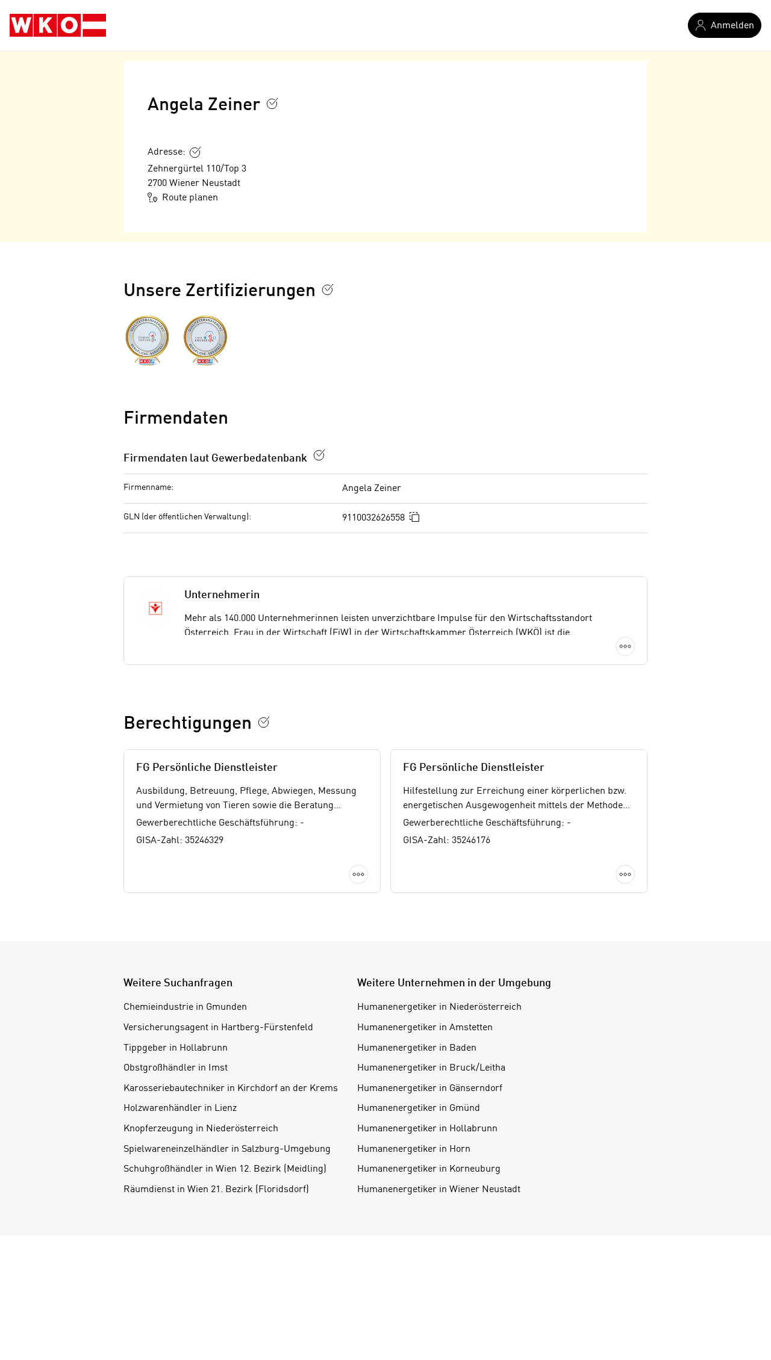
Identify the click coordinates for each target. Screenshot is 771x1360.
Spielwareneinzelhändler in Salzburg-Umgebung (227, 1149)
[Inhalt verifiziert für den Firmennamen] (272, 103)
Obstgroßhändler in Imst (175, 1068)
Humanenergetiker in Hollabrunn (427, 1129)
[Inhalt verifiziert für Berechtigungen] (264, 722)
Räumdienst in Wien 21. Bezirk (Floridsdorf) (216, 1190)
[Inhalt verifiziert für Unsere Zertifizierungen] (328, 289)
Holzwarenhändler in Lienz (180, 1108)
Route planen (190, 198)
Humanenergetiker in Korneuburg (429, 1169)
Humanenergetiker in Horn (413, 1149)
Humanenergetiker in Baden (416, 1048)
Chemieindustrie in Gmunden (185, 1007)
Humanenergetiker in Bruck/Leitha (431, 1068)
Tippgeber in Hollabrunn (175, 1048)
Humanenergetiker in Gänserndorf (429, 1088)
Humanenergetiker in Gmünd (418, 1108)
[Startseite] (58, 25)
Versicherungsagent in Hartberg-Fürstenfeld (218, 1028)
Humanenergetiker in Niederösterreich (439, 1007)
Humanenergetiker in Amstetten (425, 1028)
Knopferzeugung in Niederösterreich (200, 1129)
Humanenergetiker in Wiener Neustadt (438, 1190)
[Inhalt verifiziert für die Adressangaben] (195, 152)
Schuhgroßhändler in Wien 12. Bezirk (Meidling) (224, 1169)
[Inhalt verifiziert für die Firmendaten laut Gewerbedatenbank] (319, 455)
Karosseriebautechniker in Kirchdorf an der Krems (230, 1088)
